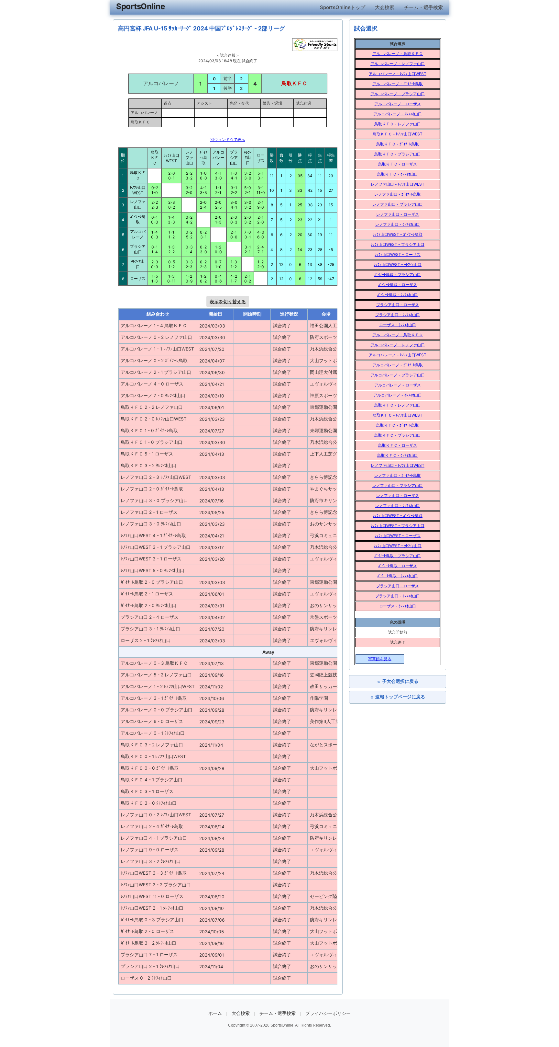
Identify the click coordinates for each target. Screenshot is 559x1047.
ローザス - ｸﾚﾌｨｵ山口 (397, 324)
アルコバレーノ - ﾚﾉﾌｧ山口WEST (397, 73)
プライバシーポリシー (328, 1013)
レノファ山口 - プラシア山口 (397, 204)
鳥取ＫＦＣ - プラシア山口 (397, 154)
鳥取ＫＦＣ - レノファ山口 (397, 123)
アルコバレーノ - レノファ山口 (397, 63)
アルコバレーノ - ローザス (397, 103)
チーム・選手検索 (423, 7)
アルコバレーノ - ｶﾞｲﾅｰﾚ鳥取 (397, 83)
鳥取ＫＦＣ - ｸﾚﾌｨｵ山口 (397, 174)
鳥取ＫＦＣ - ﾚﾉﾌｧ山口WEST (397, 134)
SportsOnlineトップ (342, 7)
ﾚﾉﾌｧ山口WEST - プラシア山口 (397, 244)
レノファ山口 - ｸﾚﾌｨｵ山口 (397, 224)
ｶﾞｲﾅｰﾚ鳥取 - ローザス (397, 284)
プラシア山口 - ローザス (397, 304)
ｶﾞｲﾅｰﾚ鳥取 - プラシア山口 (397, 274)
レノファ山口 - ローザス (397, 214)
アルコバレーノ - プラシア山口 (397, 93)
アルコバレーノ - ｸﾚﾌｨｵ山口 (397, 113)
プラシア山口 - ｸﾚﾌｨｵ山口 (397, 314)
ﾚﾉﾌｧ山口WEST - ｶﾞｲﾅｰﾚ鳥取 (397, 234)
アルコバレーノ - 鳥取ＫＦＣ (397, 53)
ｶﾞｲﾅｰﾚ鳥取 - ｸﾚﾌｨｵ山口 (397, 294)
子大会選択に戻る (397, 681)
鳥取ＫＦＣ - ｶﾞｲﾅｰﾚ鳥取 (397, 144)
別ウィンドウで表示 (227, 139)
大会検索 (384, 7)
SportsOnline (140, 6)
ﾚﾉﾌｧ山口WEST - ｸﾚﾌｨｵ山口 (398, 264)
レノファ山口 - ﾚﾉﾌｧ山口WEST (397, 184)
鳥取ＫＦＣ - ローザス (397, 164)
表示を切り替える (228, 301)
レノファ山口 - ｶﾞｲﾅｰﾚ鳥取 (397, 194)
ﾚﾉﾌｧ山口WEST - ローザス (398, 254)
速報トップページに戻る (397, 697)
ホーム (215, 1013)
